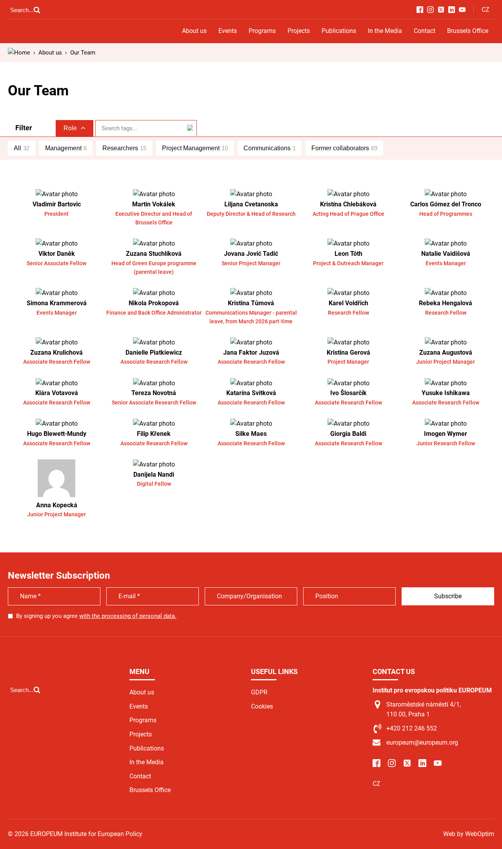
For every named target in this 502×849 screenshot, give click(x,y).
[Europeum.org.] (19, 52)
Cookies (262, 706)
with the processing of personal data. (127, 615)
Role (70, 128)
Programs (262, 31)
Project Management (195, 148)
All (21, 148)
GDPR (259, 692)
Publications (339, 31)
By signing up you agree (96, 615)
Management (66, 148)
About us (194, 31)
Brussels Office (467, 31)
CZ (485, 9)
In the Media (385, 31)
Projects (298, 31)
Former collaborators (344, 148)
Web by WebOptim (468, 834)
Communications (270, 148)
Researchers (124, 148)
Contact (424, 31)
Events (227, 31)
